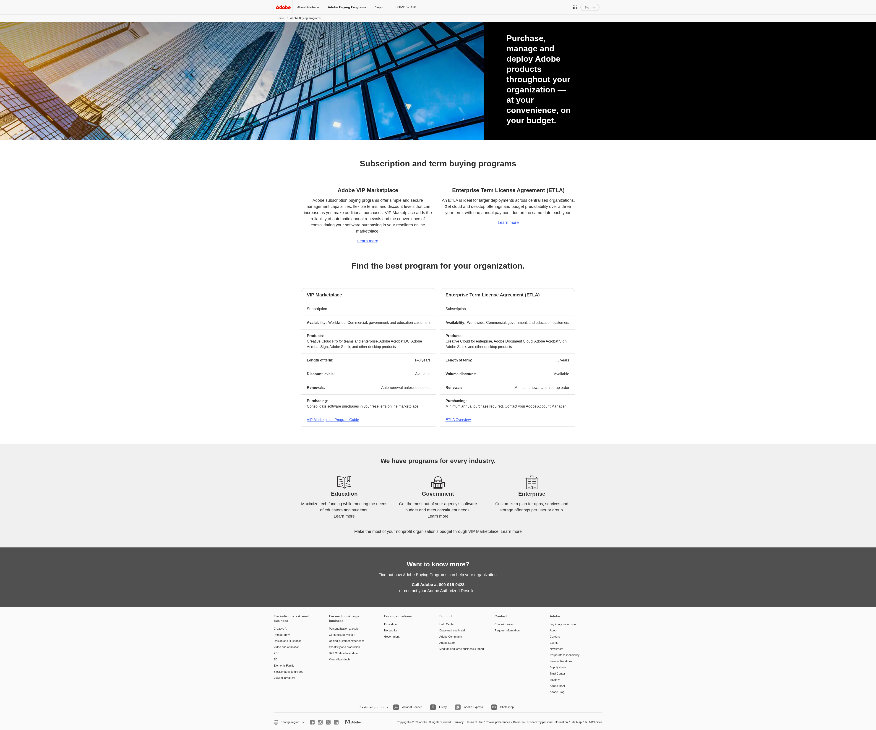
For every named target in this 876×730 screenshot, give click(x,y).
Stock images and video (288, 671)
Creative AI (280, 628)
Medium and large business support (460, 649)
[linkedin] (336, 722)
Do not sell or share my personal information (540, 722)
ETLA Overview (458, 420)
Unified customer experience (347, 641)
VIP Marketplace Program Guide (333, 420)
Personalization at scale (344, 628)
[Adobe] (283, 7)
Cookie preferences (498, 722)
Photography (282, 634)
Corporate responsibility (564, 655)
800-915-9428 (406, 7)
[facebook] (312, 722)
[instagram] (320, 722)
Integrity (555, 679)
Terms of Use (475, 722)
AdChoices (595, 722)
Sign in (589, 7)
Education (390, 624)
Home (280, 18)
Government (391, 636)
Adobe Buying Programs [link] (347, 7)
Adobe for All (558, 686)
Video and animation (287, 647)
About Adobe (306, 7)
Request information (507, 630)
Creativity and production (344, 647)
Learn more (367, 241)
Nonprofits (390, 630)
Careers (555, 636)
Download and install (452, 630)
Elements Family (284, 665)
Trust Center (557, 673)
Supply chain (558, 667)
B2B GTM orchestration (343, 653)
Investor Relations (561, 661)
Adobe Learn (447, 642)
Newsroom (556, 649)
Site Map (576, 722)
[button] (575, 7)
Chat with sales (504, 624)
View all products (284, 678)
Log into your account (563, 624)
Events (554, 642)
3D (275, 659)
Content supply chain (342, 634)
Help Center (446, 624)
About (553, 630)
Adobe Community (450, 636)
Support (380, 7)
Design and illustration (288, 641)
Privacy (459, 722)
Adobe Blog (557, 692)
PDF (276, 653)
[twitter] (328, 722)
